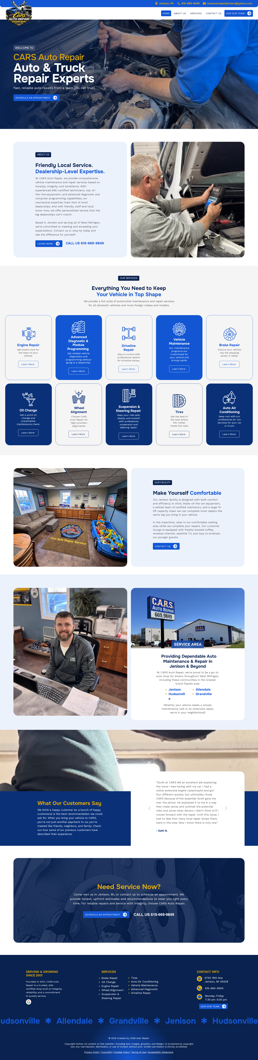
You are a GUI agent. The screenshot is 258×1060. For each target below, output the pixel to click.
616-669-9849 (190, 3)
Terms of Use (138, 1052)
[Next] (226, 808)
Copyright (106, 1052)
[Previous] (149, 808)
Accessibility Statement (160, 1052)
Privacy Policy (91, 1052)
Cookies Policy (121, 1052)
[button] (196, 13)
